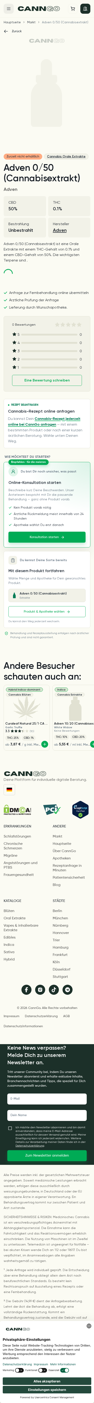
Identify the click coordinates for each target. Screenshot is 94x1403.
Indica (9, 945)
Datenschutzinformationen (23, 1026)
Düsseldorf (61, 969)
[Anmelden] (85, 9)
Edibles (10, 937)
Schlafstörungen (17, 836)
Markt (31, 22)
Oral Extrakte (15, 918)
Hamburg (60, 948)
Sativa (9, 952)
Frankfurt (60, 955)
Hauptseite (12, 22)
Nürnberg (60, 926)
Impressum (11, 1016)
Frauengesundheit (19, 875)
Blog (56, 885)
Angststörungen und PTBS (20, 865)
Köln (56, 962)
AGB (66, 1016)
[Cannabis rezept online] (40, 8)
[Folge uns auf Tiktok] (54, 990)
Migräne (10, 856)
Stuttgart (60, 977)
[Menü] (9, 9)
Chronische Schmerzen (13, 846)
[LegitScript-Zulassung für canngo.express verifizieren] (80, 810)
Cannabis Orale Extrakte (66, 156)
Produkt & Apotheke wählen (44, 611)
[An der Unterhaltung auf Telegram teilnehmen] (68, 990)
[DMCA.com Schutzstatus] (17, 810)
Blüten (9, 911)
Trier (56, 940)
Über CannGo (64, 851)
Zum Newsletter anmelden (47, 1156)
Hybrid (9, 959)
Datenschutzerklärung (41, 1016)
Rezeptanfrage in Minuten (67, 868)
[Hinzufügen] (44, 744)
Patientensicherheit (69, 878)
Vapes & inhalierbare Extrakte (21, 928)
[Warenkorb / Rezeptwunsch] (73, 8)
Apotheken (62, 858)
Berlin (57, 911)
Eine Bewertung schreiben (47, 380)
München (60, 918)
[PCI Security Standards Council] (51, 809)
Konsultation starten (44, 537)
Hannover (61, 933)
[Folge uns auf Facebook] (26, 990)
